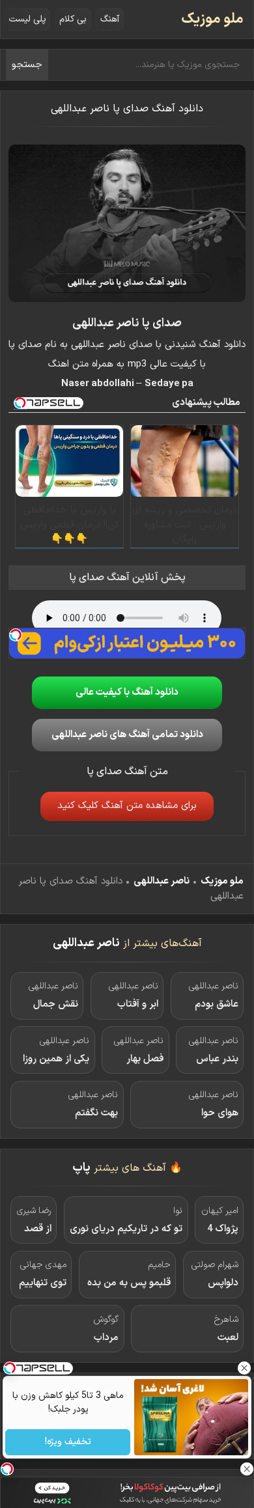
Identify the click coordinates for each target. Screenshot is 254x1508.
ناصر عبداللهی (162, 881)
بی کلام (73, 19)
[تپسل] (15, 634)
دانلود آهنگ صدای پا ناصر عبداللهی (127, 109)
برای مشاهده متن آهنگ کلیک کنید (127, 805)
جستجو (27, 64)
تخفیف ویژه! (67, 1442)
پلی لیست (27, 19)
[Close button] (244, 1368)
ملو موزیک (212, 19)
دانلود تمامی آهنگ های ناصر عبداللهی (127, 734)
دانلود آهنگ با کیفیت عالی (127, 692)
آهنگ (109, 19)
